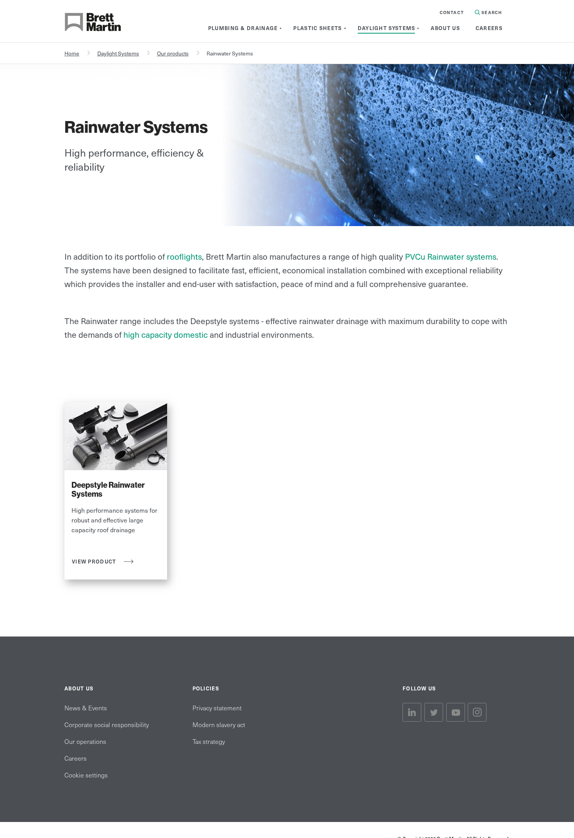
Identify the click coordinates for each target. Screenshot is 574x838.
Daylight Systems (118, 53)
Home (71, 53)
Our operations (85, 741)
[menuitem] (243, 28)
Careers (75, 758)
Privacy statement (217, 707)
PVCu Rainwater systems (450, 256)
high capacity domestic (164, 334)
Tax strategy (209, 741)
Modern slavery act (219, 724)
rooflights (184, 256)
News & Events (85, 707)
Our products (173, 53)
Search (491, 12)
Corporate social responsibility (106, 724)
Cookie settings (86, 774)
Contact (452, 12)
